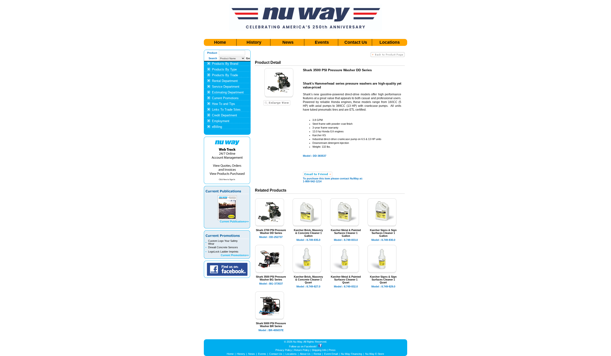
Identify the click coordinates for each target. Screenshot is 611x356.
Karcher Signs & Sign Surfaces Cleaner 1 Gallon (383, 233)
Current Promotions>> (235, 255)
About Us (305, 353)
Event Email (331, 353)
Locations (389, 42)
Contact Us (355, 42)
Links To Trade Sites (226, 109)
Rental (317, 353)
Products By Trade (225, 75)
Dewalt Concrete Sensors (223, 247)
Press (332, 350)
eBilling (217, 127)
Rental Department (225, 81)
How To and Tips (223, 104)
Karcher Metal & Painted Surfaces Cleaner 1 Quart (346, 279)
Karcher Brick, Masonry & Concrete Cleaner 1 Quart (308, 279)
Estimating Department (228, 92)
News (288, 42)
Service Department (225, 86)
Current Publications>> (234, 221)
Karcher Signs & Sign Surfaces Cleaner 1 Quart (383, 279)
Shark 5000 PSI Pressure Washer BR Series (271, 325)
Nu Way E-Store (374, 353)
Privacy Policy (283, 350)
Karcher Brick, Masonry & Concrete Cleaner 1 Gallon (308, 233)
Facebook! (310, 346)
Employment (220, 121)
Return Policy (302, 350)
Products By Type (224, 69)
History (254, 42)
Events (322, 42)
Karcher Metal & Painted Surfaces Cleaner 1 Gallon (346, 233)
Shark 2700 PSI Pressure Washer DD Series (271, 231)
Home (220, 42)
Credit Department (224, 115)
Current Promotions (225, 98)
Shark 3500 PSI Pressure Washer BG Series (271, 278)
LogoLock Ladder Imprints (223, 251)
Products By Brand (225, 63)
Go (248, 58)
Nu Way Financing (351, 353)
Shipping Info (319, 350)
